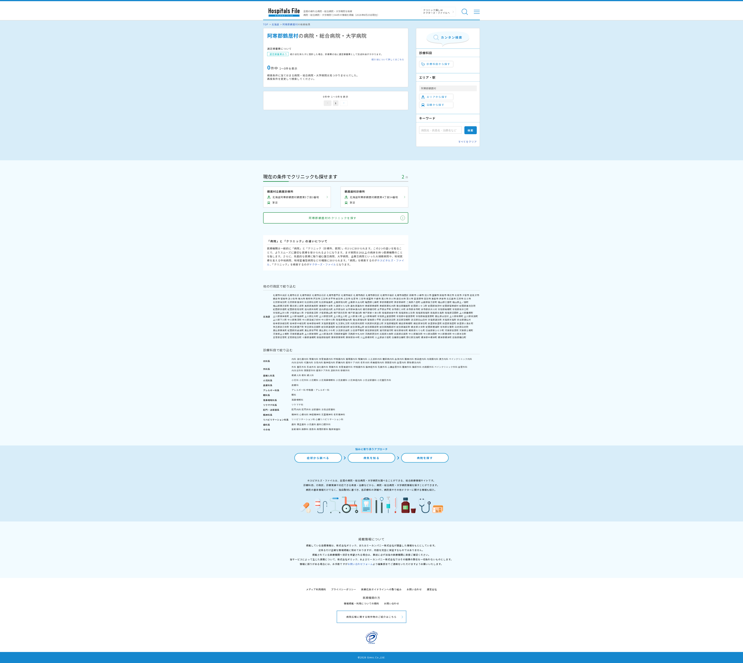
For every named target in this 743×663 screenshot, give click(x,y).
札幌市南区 (347, 295)
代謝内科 (308, 362)
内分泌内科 (297, 362)
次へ (344, 103)
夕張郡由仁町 (297, 312)
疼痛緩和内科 (377, 362)
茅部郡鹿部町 (387, 302)
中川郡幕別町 (416, 333)
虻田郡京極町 (280, 309)
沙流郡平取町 (357, 330)
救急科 (312, 429)
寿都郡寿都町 (372, 305)
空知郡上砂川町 (281, 312)
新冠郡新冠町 (372, 330)
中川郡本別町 (459, 333)
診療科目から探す (438, 64)
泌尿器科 (316, 409)
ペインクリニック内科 (460, 358)
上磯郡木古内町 (356, 302)
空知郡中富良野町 (405, 316)
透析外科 (335, 370)
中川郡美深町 (294, 319)
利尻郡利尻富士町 (374, 323)
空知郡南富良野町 (425, 316)
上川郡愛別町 (326, 316)
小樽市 (420, 295)
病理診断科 (322, 429)
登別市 (427, 298)
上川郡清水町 (326, 333)
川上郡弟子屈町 (383, 337)
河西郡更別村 (372, 333)
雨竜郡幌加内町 (344, 319)
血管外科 (462, 366)
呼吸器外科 (359, 366)
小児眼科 (313, 379)
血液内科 (399, 358)
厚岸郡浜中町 (353, 337)
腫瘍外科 (407, 366)
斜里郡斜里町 (435, 323)
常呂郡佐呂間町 (313, 326)
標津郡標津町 (445, 337)
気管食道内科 (326, 358)
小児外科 (304, 379)
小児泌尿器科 (370, 379)
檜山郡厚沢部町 (281, 305)
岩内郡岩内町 (326, 309)
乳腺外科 (382, 366)
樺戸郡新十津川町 (372, 312)
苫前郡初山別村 (419, 319)
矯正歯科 (301, 424)
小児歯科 (311, 424)
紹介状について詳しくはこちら (388, 59)
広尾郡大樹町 (387, 333)
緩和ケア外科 (323, 370)
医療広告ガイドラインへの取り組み (381, 589)
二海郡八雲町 (413, 302)
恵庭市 (434, 298)
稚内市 (301, 298)
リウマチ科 (297, 404)
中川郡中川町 (328, 319)
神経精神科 (315, 414)
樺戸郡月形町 (341, 312)
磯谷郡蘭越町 (403, 305)
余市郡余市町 (413, 309)
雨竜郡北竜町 (437, 312)
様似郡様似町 (401, 330)
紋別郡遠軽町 (328, 326)
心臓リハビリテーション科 (329, 419)
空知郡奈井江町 (460, 309)
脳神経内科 (329, 362)
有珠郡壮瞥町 (447, 326)
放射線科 (296, 429)
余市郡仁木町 (399, 309)
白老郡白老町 (462, 326)
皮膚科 (295, 385)
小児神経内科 (355, 379)
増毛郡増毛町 (360, 319)
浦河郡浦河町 (387, 330)
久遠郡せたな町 (342, 305)
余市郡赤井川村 (429, 309)
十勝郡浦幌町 (309, 337)
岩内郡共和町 (311, 309)
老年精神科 (339, 414)
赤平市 (331, 298)
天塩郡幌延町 (391, 323)
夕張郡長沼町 (311, 312)
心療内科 (304, 414)
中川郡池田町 (430, 333)
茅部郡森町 (400, 302)
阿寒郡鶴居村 (290, 24)
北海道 (275, 24)
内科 (294, 358)
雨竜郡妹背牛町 (390, 312)
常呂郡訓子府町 (281, 326)
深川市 (409, 298)
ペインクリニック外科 (446, 366)
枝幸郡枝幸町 (314, 323)
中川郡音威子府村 (311, 319)
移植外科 (345, 370)
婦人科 (310, 375)
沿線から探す (435, 105)
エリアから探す (437, 97)
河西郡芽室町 (341, 333)
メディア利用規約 (316, 589)
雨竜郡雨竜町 (423, 312)
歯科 (294, 424)
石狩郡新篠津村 (296, 302)
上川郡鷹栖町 (466, 312)
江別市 (324, 298)
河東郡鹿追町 (297, 333)
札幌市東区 (306, 295)
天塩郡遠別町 (435, 319)
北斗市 (467, 298)
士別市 (346, 298)
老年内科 (365, 362)
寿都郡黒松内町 (388, 305)
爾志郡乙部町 (297, 305)
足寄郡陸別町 (294, 337)
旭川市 (428, 295)
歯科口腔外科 (324, 424)
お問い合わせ (414, 589)
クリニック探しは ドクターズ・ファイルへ (436, 11)
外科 (294, 366)
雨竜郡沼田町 (452, 312)
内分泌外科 (297, 370)
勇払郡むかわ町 (327, 330)
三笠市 (362, 298)
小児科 (295, 379)
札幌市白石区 (319, 295)
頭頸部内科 (390, 362)
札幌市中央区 (280, 295)
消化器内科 (303, 358)
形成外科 (311, 366)
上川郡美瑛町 (370, 316)
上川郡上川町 (341, 316)
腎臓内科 (362, 358)
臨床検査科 (335, 429)
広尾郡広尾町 (401, 333)
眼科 (294, 394)
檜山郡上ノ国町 (460, 302)
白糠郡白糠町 (399, 337)
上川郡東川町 (355, 316)
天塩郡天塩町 (449, 319)
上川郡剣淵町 (471, 316)
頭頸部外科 (310, 370)
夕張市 (465, 295)
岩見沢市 (474, 295)
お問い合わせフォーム (360, 564)
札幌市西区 (359, 295)
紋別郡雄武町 (403, 326)
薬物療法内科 (414, 362)
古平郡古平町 (384, 309)
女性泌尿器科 (328, 409)
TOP (265, 24)
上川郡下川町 (280, 319)
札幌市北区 (293, 295)
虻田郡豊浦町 (433, 326)
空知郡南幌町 (445, 309)
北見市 (458, 295)
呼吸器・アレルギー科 (318, 389)
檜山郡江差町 (445, 302)
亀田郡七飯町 (372, 302)
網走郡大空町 (418, 326)
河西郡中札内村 (356, 333)
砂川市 (392, 298)
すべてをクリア (467, 141)
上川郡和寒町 (456, 316)
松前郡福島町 (326, 302)
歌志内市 (401, 298)
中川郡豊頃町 (445, 333)
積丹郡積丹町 (370, 309)
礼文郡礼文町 (343, 323)
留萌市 (284, 298)
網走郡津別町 (420, 323)
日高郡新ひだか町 (435, 330)
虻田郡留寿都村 (451, 305)
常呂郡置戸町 (297, 326)
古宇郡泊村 (339, 309)
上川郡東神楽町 (281, 316)
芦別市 (316, 298)
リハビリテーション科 (303, 419)
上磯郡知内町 (341, 302)
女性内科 (318, 362)
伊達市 (442, 298)
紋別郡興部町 (372, 326)
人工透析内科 (375, 358)
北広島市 (451, 298)
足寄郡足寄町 (280, 337)
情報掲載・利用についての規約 (361, 603)
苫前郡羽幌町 (403, 319)
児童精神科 (327, 414)
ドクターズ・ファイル (322, 264)
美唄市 (309, 298)
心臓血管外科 (395, 366)
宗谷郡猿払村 (464, 319)
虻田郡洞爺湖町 (296, 330)
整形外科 (301, 366)
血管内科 (401, 362)
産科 (304, 375)
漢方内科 (443, 358)
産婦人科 (296, 375)
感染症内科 (420, 358)
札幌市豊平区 (334, 295)
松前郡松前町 (311, 302)
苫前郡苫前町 (389, 319)
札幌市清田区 (402, 295)
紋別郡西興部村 (388, 326)
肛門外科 (306, 409)
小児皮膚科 (342, 379)
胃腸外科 (333, 366)
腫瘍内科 (409, 358)
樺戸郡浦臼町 (355, 312)
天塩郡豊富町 (328, 323)
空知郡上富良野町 (386, 316)
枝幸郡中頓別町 (298, 323)
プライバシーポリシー (343, 589)
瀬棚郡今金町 (326, 305)
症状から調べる (318, 458)
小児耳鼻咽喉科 (327, 379)
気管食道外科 (346, 366)
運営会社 (432, 589)
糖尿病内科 (388, 358)
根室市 (369, 298)
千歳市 (377, 298)
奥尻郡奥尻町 (311, 305)
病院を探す (425, 458)
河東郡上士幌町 (281, 333)
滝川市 (384, 298)
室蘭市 (435, 295)
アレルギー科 (299, 389)
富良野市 (418, 298)
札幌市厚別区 (373, 295)
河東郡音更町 (452, 330)
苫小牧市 (292, 298)
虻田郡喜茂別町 (467, 305)
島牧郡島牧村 (357, 305)
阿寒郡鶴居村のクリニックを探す (333, 218)
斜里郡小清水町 (465, 323)
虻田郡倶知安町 (296, 309)
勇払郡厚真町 (280, 330)
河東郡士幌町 (466, 330)
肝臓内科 (340, 362)
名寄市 (354, 298)
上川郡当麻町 (297, 316)
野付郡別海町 (413, 337)
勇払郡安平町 (311, 330)
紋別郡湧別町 (343, 326)
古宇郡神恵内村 (354, 309)
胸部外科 (417, 366)
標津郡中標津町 (429, 337)
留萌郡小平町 (374, 319)
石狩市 (459, 298)
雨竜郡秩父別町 (407, 312)
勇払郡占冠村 (442, 316)
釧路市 (443, 295)
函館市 (412, 295)
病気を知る (372, 458)
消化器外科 (322, 366)
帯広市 (450, 295)
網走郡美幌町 (406, 323)
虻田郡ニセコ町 (419, 305)
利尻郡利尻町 (357, 323)
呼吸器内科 (339, 358)
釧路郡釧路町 (324, 337)
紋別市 (339, 298)
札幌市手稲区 (387, 295)
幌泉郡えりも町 (417, 330)
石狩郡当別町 (280, 302)
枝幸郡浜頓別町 (281, 323)
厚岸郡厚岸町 (338, 337)
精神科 (295, 414)
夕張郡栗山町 (326, 312)
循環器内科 (351, 358)
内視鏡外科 (428, 366)
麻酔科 (305, 429)
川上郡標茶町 (367, 337)
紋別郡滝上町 (357, 326)
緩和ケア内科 (353, 362)
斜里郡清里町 (449, 323)
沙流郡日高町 (343, 330)
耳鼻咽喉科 (297, 399)
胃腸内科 (313, 358)
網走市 (276, 298)
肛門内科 (296, 409)
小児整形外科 (384, 379)
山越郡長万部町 (429, 302)
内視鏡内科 (432, 358)
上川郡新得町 (311, 333)
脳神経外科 (371, 366)
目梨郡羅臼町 (459, 337)
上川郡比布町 (311, 316)
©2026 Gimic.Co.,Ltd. (371, 657)
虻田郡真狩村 (435, 305)
